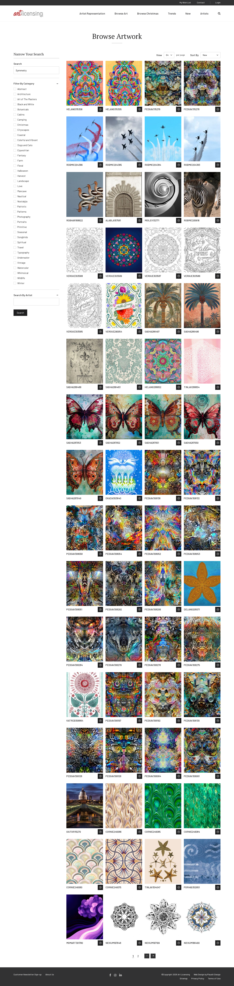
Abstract (22, 89)
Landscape (23, 181)
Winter (20, 283)
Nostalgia (22, 201)
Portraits (22, 221)
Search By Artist (23, 295)
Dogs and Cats (24, 145)
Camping (22, 119)
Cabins (21, 114)
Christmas (22, 124)
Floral (20, 165)
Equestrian (23, 150)
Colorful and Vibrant (27, 140)
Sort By (194, 55)
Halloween (22, 170)
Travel (20, 247)
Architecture (24, 94)
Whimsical (22, 272)
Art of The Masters (27, 99)
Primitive (22, 226)
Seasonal (22, 232)
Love (19, 186)
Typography (23, 252)
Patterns (21, 211)
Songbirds (22, 237)
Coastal (21, 135)
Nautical (21, 196)
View (159, 55)
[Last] (153, 956)
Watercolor (23, 267)
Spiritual (21, 242)
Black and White (25, 104)
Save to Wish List (100, 109)
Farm (20, 160)
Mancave (22, 191)
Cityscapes (23, 129)
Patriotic (21, 206)
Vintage (21, 262)
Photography (23, 216)
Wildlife (21, 278)
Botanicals (23, 109)
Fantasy (21, 155)
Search (18, 63)
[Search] (219, 13)
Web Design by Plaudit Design (207, 974)
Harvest (21, 175)
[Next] (146, 956)
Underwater (23, 257)
